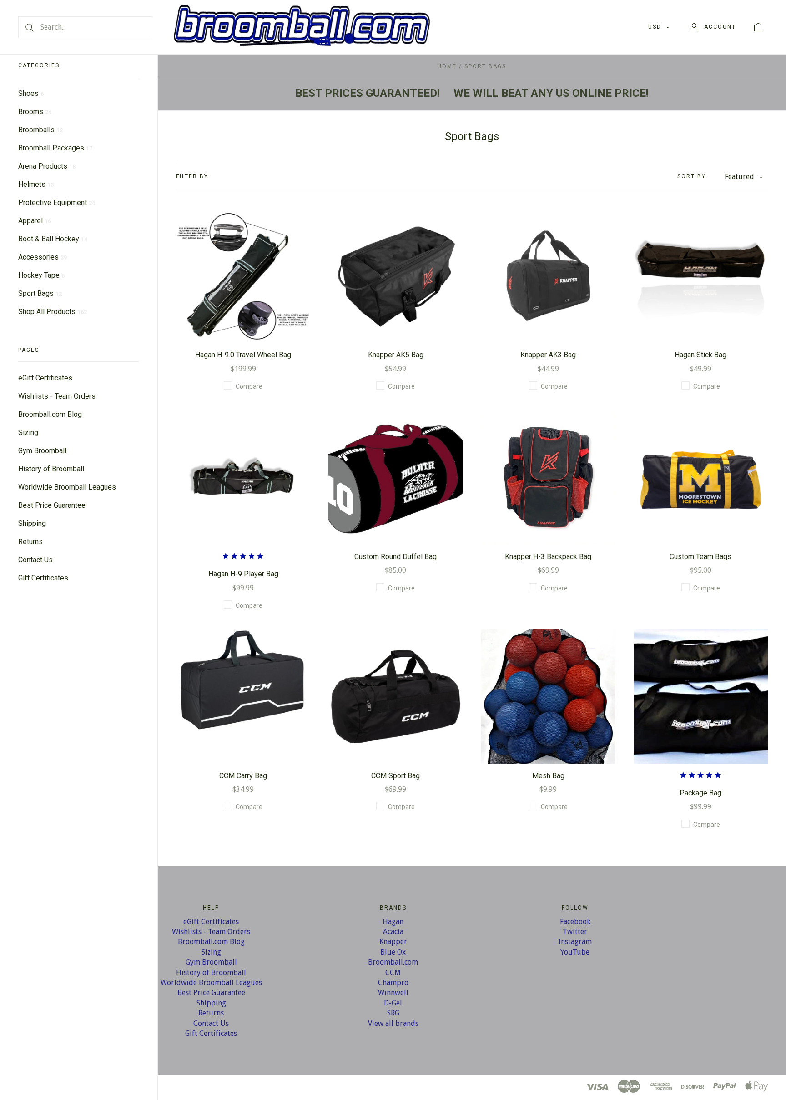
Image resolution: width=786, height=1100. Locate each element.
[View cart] (758, 27)
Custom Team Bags (700, 556)
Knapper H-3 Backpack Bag (548, 556)
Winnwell (393, 992)
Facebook (575, 921)
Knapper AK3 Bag (548, 354)
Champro (393, 982)
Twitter (575, 931)
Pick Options (548, 477)
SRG (393, 1013)
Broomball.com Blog (50, 414)
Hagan (393, 921)
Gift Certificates (43, 578)
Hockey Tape (41, 275)
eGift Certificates (45, 378)
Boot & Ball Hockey (52, 239)
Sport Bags (40, 293)
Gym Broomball (42, 450)
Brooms (34, 111)
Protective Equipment (56, 202)
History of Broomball (51, 469)
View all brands (393, 1023)
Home (447, 66)
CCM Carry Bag (243, 775)
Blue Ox (393, 952)
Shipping (32, 523)
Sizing (28, 432)
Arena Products (47, 166)
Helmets (36, 184)
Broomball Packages (55, 148)
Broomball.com (393, 962)
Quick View (243, 247)
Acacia (393, 931)
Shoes (31, 93)
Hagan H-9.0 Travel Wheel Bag (243, 354)
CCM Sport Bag (395, 775)
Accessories (42, 257)
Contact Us (35, 559)
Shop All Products (52, 311)
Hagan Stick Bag (700, 354)
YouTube (575, 952)
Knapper (393, 941)
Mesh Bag (548, 775)
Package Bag (700, 793)
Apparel (34, 220)
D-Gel (393, 1003)
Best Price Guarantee (52, 505)
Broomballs (40, 129)
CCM (393, 972)
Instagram (575, 941)
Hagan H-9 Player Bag (243, 574)
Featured (739, 176)
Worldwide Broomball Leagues (67, 487)
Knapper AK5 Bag (395, 354)
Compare (249, 386)
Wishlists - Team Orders (57, 396)
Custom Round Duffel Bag (395, 556)
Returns (30, 541)
